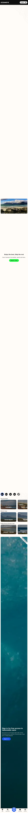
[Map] (2, 809)
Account (25, 811)
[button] (20, 810)
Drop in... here (14, 260)
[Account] (25, 809)
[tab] (2, 494)
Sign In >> (6, 738)
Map (2, 811)
